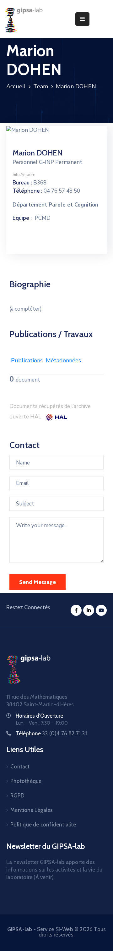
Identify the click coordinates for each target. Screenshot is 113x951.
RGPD (17, 795)
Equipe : (22, 218)
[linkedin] (88, 610)
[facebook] (76, 610)
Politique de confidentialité (43, 824)
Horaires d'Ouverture (39, 716)
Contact (20, 766)
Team (40, 86)
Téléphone (51, 733)
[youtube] (101, 610)
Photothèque (25, 781)
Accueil (15, 86)
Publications (27, 360)
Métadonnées (63, 360)
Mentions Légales (31, 810)
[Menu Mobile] (82, 19)
